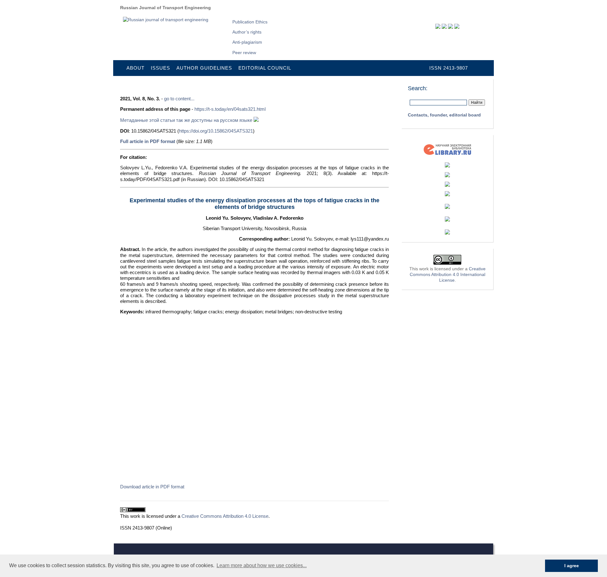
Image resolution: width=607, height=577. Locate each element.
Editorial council (264, 68)
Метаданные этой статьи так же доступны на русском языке (187, 120)
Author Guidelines (204, 68)
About (135, 68)
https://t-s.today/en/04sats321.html (230, 109)
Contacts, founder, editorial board (444, 114)
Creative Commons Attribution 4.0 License (224, 516)
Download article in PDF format (152, 486)
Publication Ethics (249, 21)
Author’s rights (246, 31)
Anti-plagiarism (247, 42)
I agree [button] (571, 565)
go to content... (179, 98)
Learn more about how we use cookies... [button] (262, 565)
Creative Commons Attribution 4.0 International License (448, 274)
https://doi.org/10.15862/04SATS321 (216, 131)
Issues (160, 68)
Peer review (244, 52)
